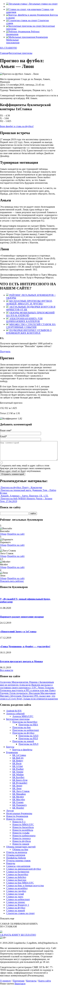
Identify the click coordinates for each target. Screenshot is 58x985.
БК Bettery (17, 760)
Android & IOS (13, 710)
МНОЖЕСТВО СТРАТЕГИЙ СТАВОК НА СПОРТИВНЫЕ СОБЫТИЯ (31, 325)
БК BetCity (18, 758)
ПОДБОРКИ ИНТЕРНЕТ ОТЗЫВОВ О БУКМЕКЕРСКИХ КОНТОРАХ (29, 331)
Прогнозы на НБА (28, 724)
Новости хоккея (20, 844)
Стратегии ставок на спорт (20, 913)
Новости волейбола (22, 830)
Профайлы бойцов (16, 857)
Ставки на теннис (15, 902)
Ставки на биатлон (16, 880)
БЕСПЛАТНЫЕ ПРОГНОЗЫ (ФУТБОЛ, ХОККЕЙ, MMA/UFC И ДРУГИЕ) (29, 302)
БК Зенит (17, 785)
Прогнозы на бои (21, 727)
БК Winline (18, 774)
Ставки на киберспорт (18, 899)
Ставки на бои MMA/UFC (20, 882)
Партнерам (18, 980)
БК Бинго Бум (19, 780)
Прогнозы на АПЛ (28, 735)
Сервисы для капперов (18, 866)
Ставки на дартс (14, 896)
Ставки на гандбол (16, 891)
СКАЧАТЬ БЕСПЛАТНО (18, 935)
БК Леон (16, 788)
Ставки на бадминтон (17, 871)
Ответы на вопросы (16, 852)
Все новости (6, 670)
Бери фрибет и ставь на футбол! (17, 126)
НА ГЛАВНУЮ (8, 48)
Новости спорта (14, 819)
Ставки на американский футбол (23, 869)
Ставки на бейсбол (16, 877)
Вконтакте (20, 983)
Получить (5, 351)
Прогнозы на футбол (23, 733)
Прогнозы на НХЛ (28, 744)
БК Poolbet (18, 769)
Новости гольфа (20, 832)
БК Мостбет (18, 799)
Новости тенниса (21, 838)
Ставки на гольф (15, 894)
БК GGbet (17, 766)
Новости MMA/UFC (23, 824)
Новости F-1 (19, 821)
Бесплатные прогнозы (18, 719)
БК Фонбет (18, 808)
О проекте (5, 980)
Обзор (3, 534)
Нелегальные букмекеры (19, 813)
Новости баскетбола (23, 827)
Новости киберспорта (23, 835)
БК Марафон (19, 794)
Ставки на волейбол (17, 888)
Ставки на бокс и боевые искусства (25, 885)
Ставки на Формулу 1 (17, 905)
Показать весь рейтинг (12, 581)
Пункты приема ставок (18, 860)
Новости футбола (21, 841)
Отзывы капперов (15, 855)
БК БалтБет (18, 777)
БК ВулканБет (19, 783)
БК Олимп (18, 802)
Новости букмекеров (17, 816)
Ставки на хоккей (15, 910)
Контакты (31, 980)
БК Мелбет (18, 796)
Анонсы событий (15, 713)
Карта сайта (44, 980)
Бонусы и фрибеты (22, 749)
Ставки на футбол (15, 907)
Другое (10, 810)
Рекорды (10, 863)
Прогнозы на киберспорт (25, 730)
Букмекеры (12, 752)
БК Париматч (19, 805)
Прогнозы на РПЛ (28, 738)
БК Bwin (16, 763)
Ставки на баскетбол (17, 874)
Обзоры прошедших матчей (21, 846)
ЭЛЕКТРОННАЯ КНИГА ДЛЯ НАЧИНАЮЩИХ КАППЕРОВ (24, 320)
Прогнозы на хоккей (23, 741)
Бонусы (10, 746)
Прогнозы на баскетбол (24, 722)
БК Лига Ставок (21, 791)
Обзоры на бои (20, 849)
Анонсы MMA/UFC (22, 716)
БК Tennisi (17, 771)
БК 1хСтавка (19, 755)
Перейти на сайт (16, 534)
